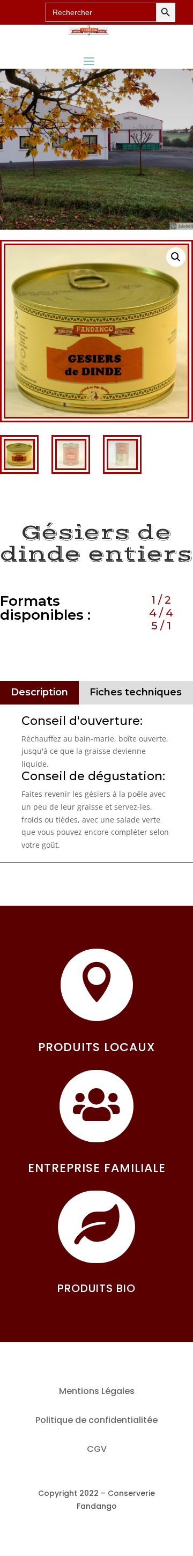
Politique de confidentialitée (96, 1420)
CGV (97, 1449)
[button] (175, 257)
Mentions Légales (97, 1391)
